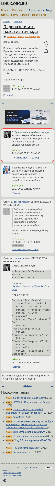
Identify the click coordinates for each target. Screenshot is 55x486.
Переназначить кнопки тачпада (29, 436)
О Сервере (7, 467)
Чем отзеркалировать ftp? (26, 448)
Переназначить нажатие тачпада (20, 29)
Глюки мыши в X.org (23, 452)
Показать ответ (20, 158)
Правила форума (21, 467)
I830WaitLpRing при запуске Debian (31, 402)
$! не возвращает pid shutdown (29, 432)
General (18, 21)
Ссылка (8, 95)
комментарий (21, 202)
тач (26, 36)
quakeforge (18, 417)
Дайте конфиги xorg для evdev (29, 398)
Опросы (24, 15)
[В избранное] (46, 42)
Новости (6, 10)
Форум (14, 15)
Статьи (5, 15)
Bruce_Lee (17, 185)
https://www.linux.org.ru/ (12, 475)
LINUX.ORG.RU (14, 3)
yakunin (16, 150)
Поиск (42, 15)
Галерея (17, 10)
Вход (49, 10)
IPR (14, 86)
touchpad (11, 36)
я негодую (34, 36)
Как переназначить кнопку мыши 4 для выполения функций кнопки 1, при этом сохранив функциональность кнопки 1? (29, 424)
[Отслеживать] (46, 51)
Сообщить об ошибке (12, 473)
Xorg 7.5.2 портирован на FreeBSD (32, 440)
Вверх (48, 468)
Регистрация (36, 10)
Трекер (34, 15)
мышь (20, 36)
